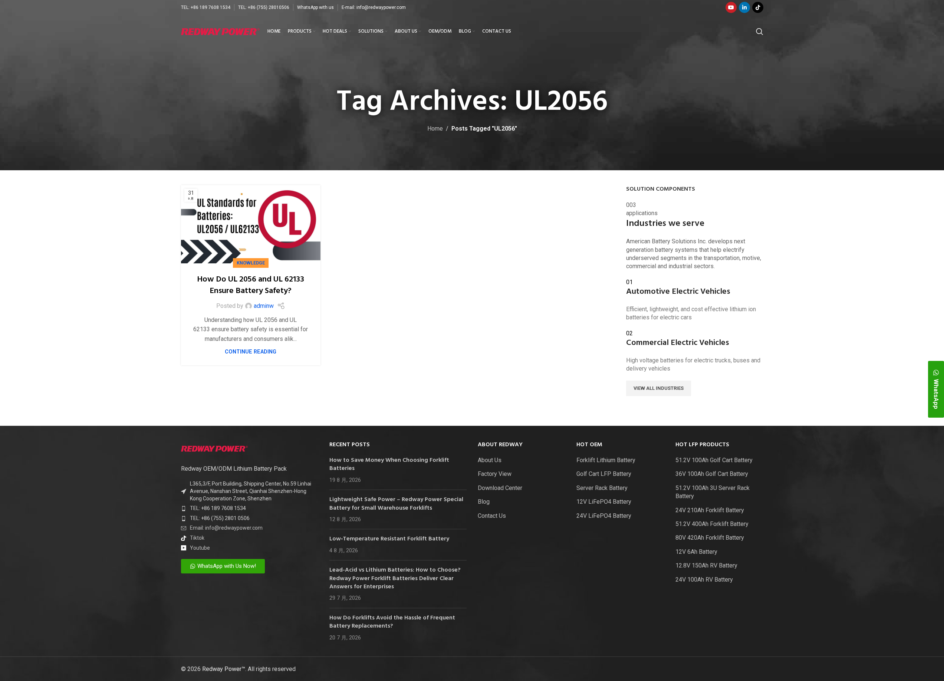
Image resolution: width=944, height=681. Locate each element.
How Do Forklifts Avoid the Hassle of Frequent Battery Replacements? (392, 622)
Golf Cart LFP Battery (603, 473)
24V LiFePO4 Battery (603, 515)
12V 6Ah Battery (696, 551)
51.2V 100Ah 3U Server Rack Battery (712, 492)
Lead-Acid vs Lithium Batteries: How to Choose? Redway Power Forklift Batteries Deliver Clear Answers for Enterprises (395, 578)
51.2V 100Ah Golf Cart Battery (714, 460)
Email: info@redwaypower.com (226, 528)
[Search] (759, 31)
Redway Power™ (223, 668)
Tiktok (197, 538)
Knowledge (251, 263)
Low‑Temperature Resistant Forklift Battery (389, 539)
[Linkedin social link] (744, 7)
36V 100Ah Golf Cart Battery (711, 473)
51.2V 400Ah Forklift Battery (712, 523)
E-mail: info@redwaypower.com (374, 7)
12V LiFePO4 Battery (603, 501)
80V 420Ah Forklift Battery (709, 537)
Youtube (200, 548)
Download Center (500, 487)
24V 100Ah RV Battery (704, 579)
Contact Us (492, 515)
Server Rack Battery (602, 487)
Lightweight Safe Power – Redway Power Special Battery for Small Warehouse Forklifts (396, 504)
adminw (264, 305)
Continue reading (250, 352)
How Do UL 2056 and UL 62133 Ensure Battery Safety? (250, 285)
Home (435, 128)
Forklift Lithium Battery (605, 460)
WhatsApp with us (315, 7)
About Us (489, 460)
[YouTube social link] (731, 7)
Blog (484, 501)
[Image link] (214, 448)
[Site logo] (220, 30)
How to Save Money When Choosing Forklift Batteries (389, 464)
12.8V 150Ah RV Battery (706, 565)
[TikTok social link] (757, 7)
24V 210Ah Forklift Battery (709, 510)
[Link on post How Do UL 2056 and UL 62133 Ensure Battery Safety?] (251, 224)
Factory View (495, 473)
